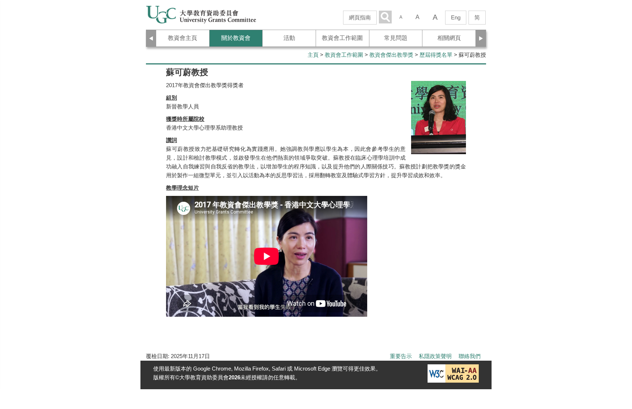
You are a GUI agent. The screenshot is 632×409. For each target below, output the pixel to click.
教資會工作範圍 (344, 55)
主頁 (313, 55)
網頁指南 (360, 17)
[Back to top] (611, 366)
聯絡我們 (470, 356)
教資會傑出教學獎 (391, 55)
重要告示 (401, 356)
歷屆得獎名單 (436, 55)
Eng (455, 17)
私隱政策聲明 (435, 356)
